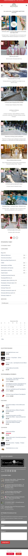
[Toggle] (26, 255)
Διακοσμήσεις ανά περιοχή (7, 267)
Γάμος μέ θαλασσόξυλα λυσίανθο (14, 160)
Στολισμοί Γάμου (5, 287)
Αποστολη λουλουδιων (6, 257)
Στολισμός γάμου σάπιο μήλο (14, 229)
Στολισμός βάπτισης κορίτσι (7, 292)
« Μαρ (2, 339)
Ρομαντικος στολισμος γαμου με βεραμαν (14, 136)
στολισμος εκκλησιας (14, 110)
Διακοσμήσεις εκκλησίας (6, 270)
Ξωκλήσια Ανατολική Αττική (7, 275)
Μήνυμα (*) (3, 531)
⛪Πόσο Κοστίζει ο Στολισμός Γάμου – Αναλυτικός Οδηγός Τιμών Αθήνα (13, 492)
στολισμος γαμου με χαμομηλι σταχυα (14, 183)
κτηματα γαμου (4, 272)
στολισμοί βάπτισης (5, 285)
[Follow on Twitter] (10, 471)
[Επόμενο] (17, 238)
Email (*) (2, 525)
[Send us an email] (13, 471)
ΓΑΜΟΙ (2, 262)
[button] (2, 5)
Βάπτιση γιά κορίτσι (14, 56)
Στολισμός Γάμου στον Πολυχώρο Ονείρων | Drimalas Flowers (15, 507)
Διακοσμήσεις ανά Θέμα (6, 265)
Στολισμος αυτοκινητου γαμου (8, 290)
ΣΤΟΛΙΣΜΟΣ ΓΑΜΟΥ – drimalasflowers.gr (14, 502)
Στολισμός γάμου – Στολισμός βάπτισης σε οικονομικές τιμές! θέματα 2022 (14, 32)
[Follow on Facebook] (6, 471)
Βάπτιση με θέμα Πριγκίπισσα (8, 260)
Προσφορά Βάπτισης (6, 277)
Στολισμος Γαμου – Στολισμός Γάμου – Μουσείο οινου (14, 206)
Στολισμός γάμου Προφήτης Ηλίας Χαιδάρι (14, 102)
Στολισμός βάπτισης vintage (14, 78)
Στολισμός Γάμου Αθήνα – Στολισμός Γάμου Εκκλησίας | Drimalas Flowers (15, 480)
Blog (2, 252)
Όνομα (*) (3, 520)
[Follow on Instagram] (8, 471)
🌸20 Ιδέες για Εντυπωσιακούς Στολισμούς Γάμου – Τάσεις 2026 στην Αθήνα (15, 497)
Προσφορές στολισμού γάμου (7, 282)
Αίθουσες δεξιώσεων (6, 255)
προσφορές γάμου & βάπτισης (8, 280)
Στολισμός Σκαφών (5, 295)
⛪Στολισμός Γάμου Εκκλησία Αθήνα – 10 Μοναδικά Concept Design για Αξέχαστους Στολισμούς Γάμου (14, 486)
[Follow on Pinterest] (15, 471)
